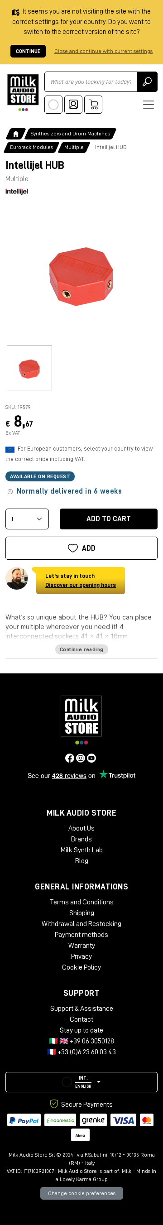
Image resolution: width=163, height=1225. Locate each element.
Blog (81, 861)
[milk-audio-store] (23, 92)
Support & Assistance (81, 1008)
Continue (28, 51)
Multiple (74, 147)
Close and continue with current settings (103, 51)
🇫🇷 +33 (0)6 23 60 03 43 (81, 1052)
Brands (81, 839)
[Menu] (148, 105)
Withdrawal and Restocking (81, 923)
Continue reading (82, 649)
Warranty (81, 945)
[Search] (147, 82)
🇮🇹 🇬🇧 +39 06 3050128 (81, 1041)
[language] (53, 105)
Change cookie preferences (81, 1193)
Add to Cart (108, 519)
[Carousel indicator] (29, 368)
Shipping (81, 913)
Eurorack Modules (31, 147)
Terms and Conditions (82, 902)
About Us (81, 828)
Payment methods (81, 934)
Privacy (81, 956)
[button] (81, 1082)
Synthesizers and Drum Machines (70, 133)
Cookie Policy (81, 967)
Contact (81, 1019)
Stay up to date (81, 1030)
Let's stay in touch (80, 580)
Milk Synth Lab (82, 850)
